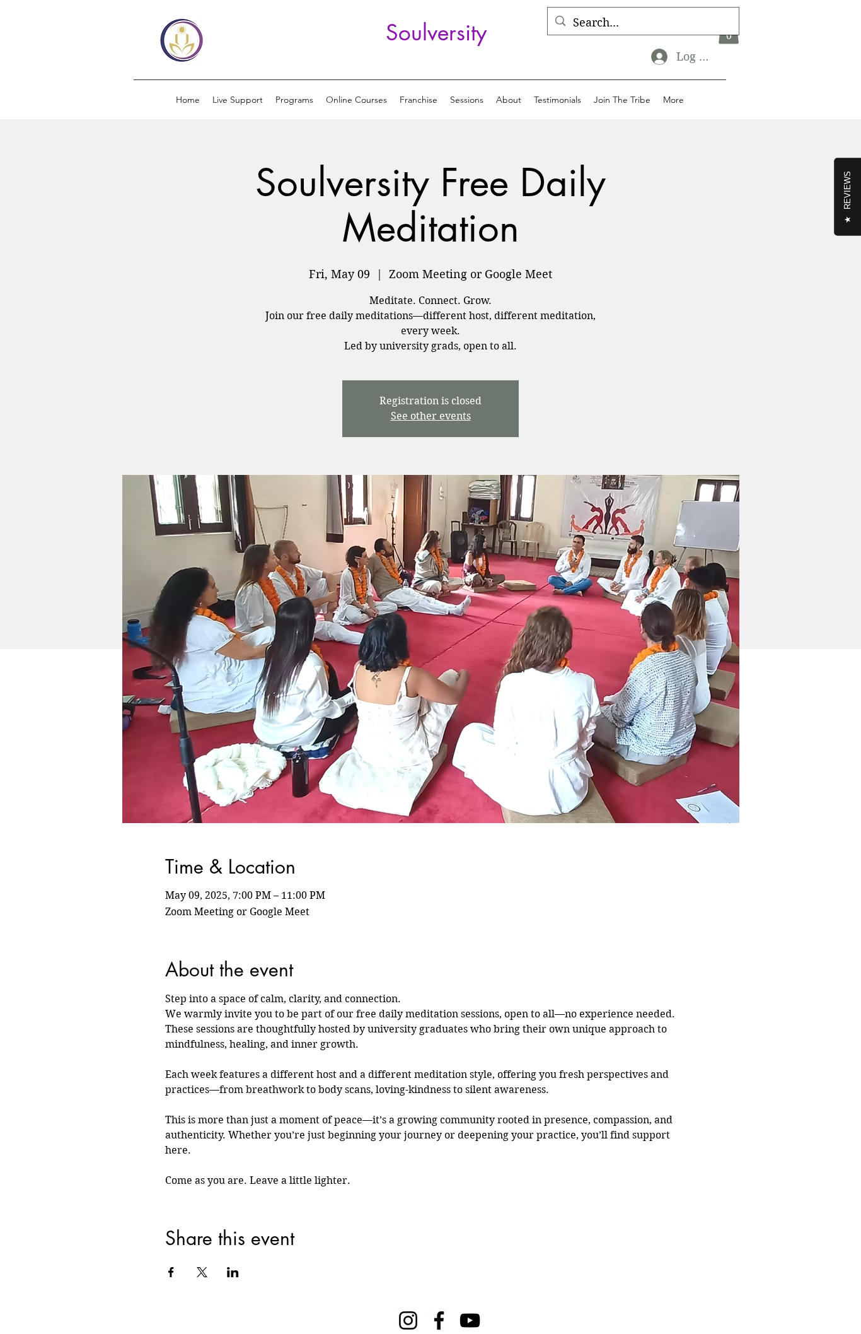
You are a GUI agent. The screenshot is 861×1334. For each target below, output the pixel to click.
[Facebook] (439, 1320)
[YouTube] (470, 1320)
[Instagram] (408, 1320)
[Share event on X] (202, 1272)
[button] (294, 99)
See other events (431, 416)
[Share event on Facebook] (171, 1272)
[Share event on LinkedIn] (233, 1272)
